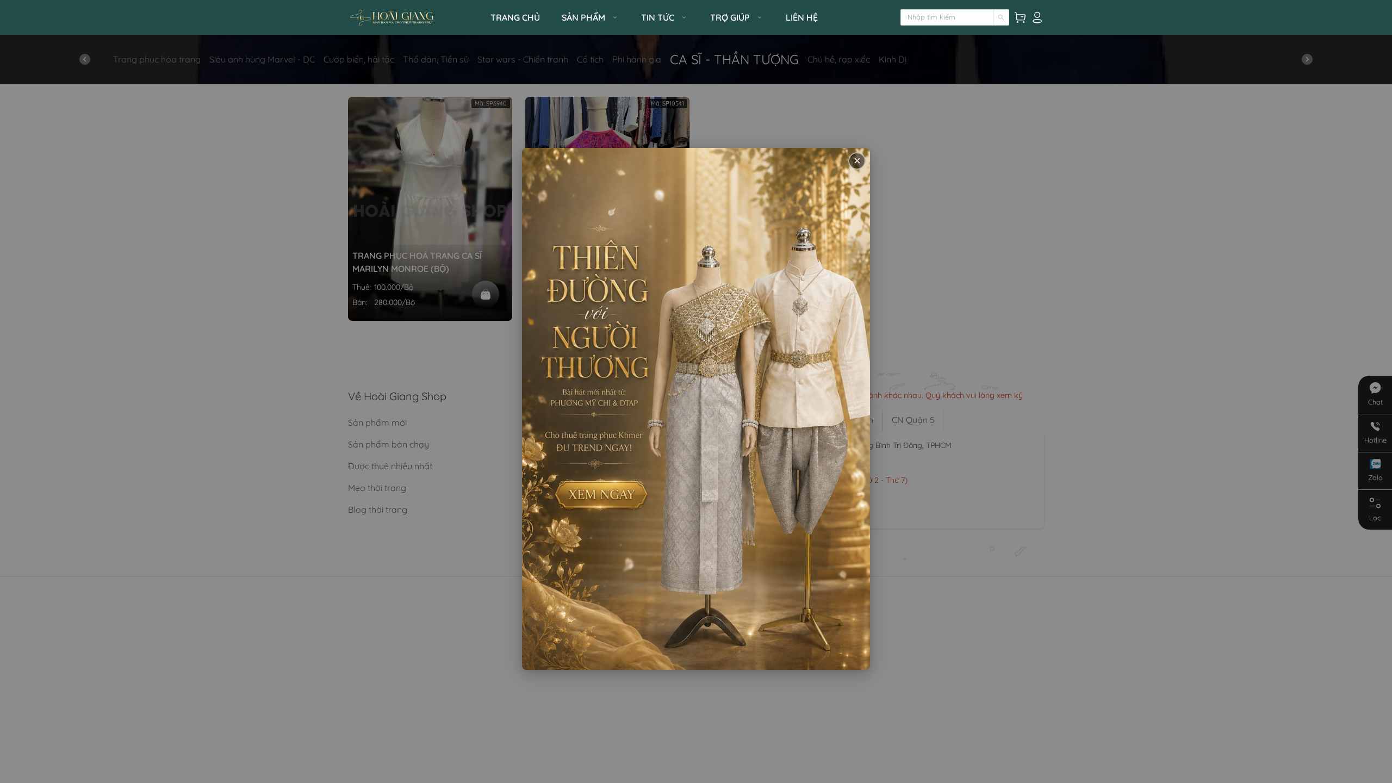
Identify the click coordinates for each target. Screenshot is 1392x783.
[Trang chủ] (416, 17)
